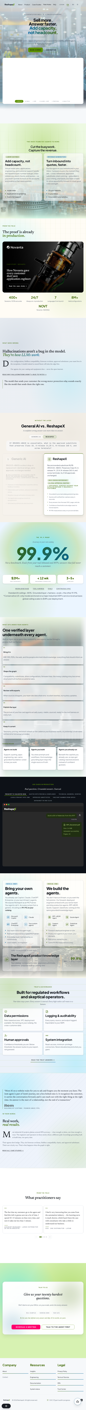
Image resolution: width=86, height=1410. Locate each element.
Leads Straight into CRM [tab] (20, 797)
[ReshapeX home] (9, 4)
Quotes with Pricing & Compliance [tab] (42, 794)
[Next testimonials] (50, 1237)
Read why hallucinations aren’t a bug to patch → (24, 374)
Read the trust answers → (43, 1060)
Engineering (34, 1377)
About (5, 1371)
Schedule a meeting (26, 1327)
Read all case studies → (13, 1150)
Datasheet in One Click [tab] (43, 800)
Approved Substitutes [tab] (41, 797)
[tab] (19, 101)
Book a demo (35, 50)
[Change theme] (77, 4)
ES (73, 4)
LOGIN (61, 4)
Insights (32, 1371)
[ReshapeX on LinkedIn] (81, 1400)
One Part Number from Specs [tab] (64, 797)
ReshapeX (50, 437)
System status (35, 1389)
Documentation (35, 1383)
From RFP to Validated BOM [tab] (15, 794)
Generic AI (36, 437)
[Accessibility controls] (6, 1406)
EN (68, 4)
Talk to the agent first (58, 1327)
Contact (5, 1377)
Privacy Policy (62, 1371)
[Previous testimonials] (36, 1237)
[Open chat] (77, 1401)
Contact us (51, 50)
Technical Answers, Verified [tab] (70, 794)
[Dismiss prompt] (80, 1375)
